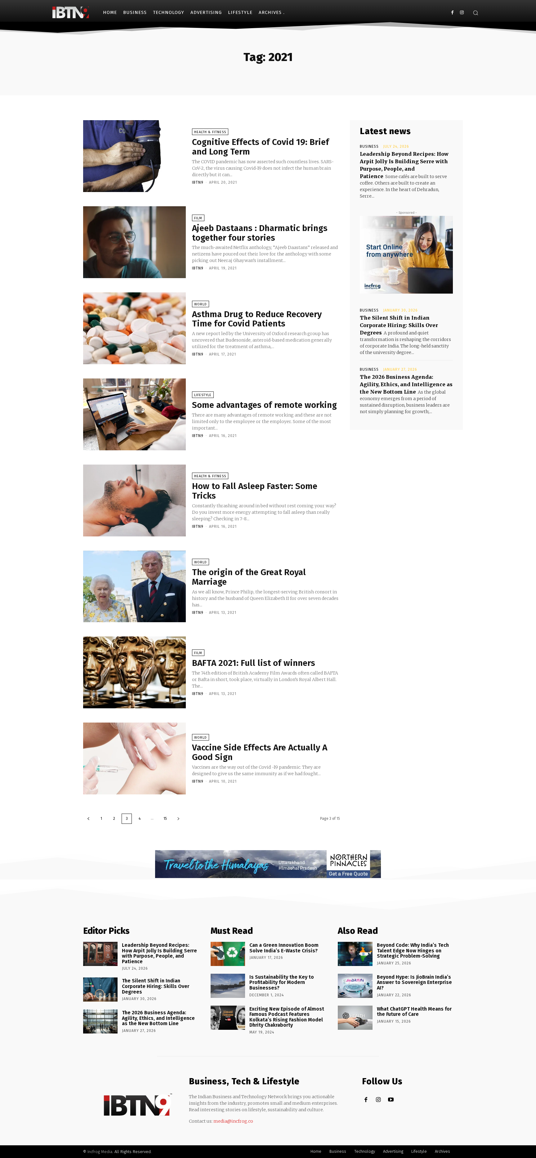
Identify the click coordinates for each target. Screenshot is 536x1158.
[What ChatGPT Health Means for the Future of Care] (355, 1018)
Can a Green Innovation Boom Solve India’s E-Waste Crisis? (284, 948)
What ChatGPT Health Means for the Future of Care (414, 1011)
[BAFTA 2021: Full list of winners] (134, 672)
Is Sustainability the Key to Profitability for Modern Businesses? (281, 982)
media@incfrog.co (233, 1121)
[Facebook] (452, 12)
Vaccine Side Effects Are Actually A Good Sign (259, 752)
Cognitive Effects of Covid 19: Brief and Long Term (260, 147)
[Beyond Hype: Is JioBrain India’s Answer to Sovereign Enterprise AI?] (355, 986)
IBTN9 (197, 182)
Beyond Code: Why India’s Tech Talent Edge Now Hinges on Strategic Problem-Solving (413, 950)
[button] (475, 12)
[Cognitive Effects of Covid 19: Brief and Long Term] (134, 156)
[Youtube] (391, 1100)
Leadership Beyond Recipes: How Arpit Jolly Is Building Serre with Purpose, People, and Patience (159, 953)
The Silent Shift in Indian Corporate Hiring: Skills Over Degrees (399, 325)
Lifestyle (203, 395)
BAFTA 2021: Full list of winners (253, 663)
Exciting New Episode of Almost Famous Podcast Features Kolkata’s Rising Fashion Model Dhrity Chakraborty (286, 1017)
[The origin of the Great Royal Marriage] (134, 587)
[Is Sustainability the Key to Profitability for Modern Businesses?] (228, 986)
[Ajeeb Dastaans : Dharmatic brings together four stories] (134, 242)
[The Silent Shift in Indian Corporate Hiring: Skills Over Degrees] (100, 989)
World (200, 304)
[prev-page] (88, 819)
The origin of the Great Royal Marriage (249, 577)
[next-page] (178, 819)
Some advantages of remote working (264, 405)
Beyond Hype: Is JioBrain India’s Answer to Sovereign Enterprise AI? (414, 982)
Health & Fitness (210, 132)
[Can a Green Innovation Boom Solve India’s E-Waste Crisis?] (228, 954)
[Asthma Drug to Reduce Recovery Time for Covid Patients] (134, 328)
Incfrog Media (99, 1151)
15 (165, 818)
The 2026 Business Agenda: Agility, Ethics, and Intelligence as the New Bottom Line (406, 384)
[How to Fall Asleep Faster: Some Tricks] (134, 500)
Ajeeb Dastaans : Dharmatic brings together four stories (260, 233)
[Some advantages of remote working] (134, 414)
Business (369, 146)
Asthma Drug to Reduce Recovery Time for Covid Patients (257, 319)
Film (198, 218)
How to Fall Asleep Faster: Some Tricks (254, 491)
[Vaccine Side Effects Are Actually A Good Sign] (134, 758)
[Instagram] (461, 12)
